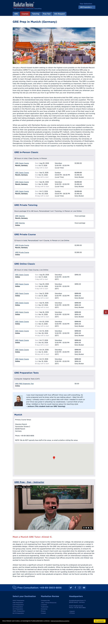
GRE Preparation (18, 602)
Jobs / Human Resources (48, 602)
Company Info (45, 600)
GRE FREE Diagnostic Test (24, 384)
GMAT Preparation (18, 600)
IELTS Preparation (18, 613)
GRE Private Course (22, 245)
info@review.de (78, 606)
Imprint (72, 611)
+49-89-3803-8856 (50, 587)
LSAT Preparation (18, 604)
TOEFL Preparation (19, 611)
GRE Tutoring (20, 216)
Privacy (43, 611)
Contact (43, 613)
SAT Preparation (18, 607)
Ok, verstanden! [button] (99, 621)
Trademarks (44, 607)
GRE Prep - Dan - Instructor (29, 482)
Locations (44, 604)
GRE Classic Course (22, 163)
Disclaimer (44, 609)
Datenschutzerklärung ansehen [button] (60, 621)
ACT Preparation (18, 609)
